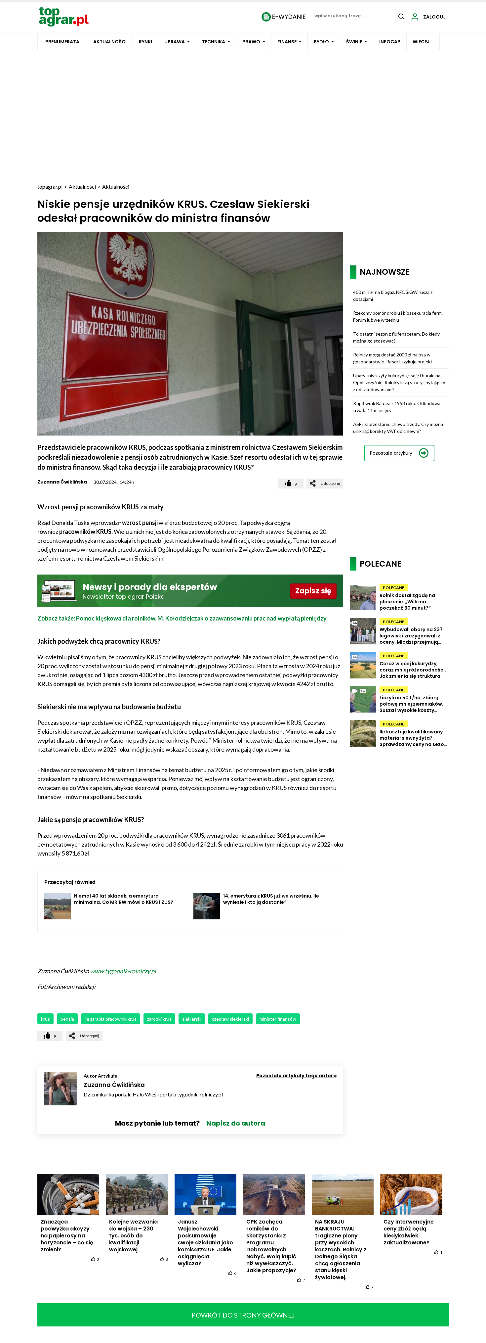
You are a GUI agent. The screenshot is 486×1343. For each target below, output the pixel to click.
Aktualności (110, 41)
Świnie (354, 41)
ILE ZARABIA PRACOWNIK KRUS (111, 1019)
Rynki (145, 41)
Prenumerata (62, 41)
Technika (213, 41)
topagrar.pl (49, 186)
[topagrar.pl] (63, 16)
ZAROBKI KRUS (159, 1019)
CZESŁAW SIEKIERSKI (230, 1019)
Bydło (321, 41)
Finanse (287, 41)
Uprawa (174, 41)
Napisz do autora (235, 1123)
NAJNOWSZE (385, 271)
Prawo (251, 41)
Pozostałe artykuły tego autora (296, 1075)
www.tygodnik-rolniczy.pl (122, 971)
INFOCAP (389, 41)
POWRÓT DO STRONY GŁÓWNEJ (243, 1315)
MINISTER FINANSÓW (278, 1019)
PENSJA (67, 1019)
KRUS (45, 1019)
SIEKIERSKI (191, 1019)
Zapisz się (313, 591)
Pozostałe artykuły (391, 453)
